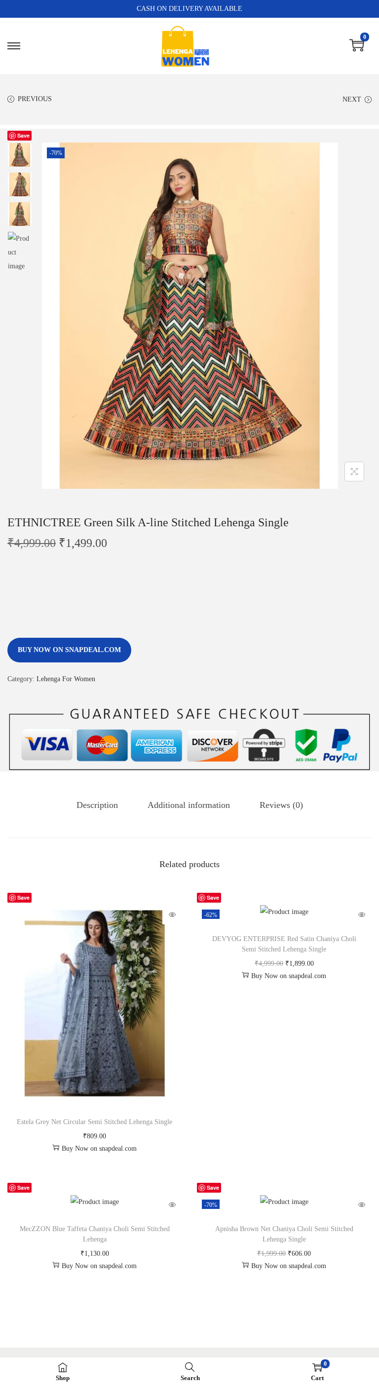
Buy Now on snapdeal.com (69, 650)
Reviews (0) (281, 805)
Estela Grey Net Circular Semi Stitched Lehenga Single (94, 1122)
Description (97, 805)
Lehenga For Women (66, 679)
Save (23, 135)
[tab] (97, 805)
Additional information (189, 805)
